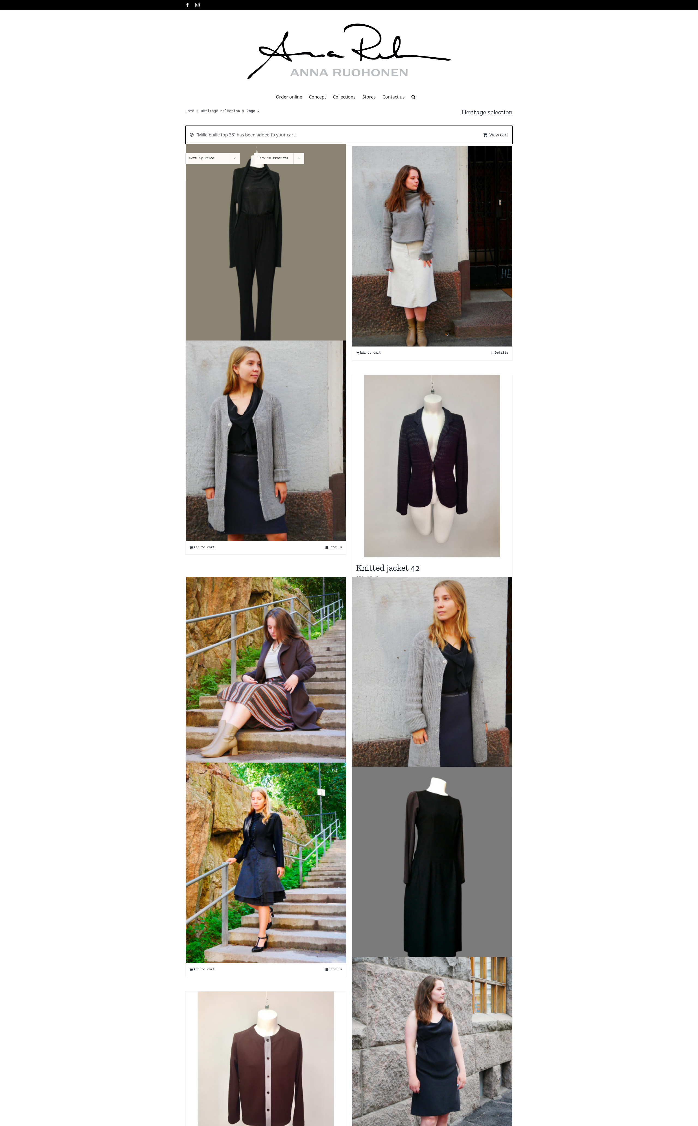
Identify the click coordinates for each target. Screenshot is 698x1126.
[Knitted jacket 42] (432, 466)
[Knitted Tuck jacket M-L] (432, 677)
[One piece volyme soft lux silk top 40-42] (266, 440)
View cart (498, 135)
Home (189, 111)
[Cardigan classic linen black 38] (266, 251)
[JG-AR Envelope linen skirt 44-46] (432, 246)
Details (501, 353)
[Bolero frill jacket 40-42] (266, 862)
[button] (413, 97)
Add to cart (370, 353)
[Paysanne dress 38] (432, 867)
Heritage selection (220, 111)
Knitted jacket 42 (388, 568)
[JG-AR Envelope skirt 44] (266, 677)
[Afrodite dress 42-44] (432, 1057)
